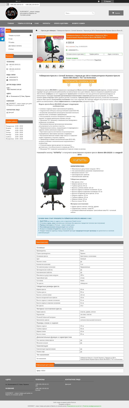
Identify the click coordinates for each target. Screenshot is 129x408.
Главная (11, 23)
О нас (37, 23)
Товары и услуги (24, 23)
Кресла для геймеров (48, 30)
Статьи (11, 49)
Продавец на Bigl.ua (64, 404)
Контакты (46, 23)
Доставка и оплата (15, 46)
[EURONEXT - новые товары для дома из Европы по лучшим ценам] (12, 13)
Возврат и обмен (78, 23)
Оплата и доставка (61, 23)
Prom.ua (73, 402)
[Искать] (93, 13)
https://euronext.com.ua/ (14, 89)
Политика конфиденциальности (92, 406)
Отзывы (11, 42)
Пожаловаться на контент (74, 406)
